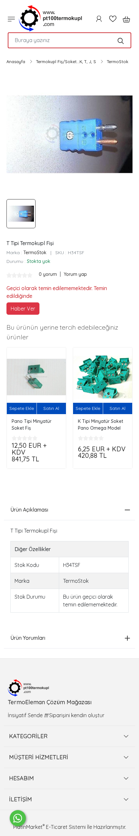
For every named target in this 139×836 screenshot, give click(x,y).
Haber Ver (23, 308)
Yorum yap (75, 274)
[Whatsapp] (18, 818)
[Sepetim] (124, 19)
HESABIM (21, 778)
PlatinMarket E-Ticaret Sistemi (49, 827)
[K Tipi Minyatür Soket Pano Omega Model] (102, 377)
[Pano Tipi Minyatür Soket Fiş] (36, 377)
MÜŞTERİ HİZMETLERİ (38, 757)
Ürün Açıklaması (29, 509)
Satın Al (51, 408)
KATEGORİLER (28, 736)
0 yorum (48, 274)
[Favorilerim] (112, 18)
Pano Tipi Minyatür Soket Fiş (31, 424)
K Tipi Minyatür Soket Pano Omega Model (100, 424)
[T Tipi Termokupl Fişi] (69, 134)
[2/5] (11, 275)
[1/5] (9, 275)
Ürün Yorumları (27, 638)
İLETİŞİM (20, 799)
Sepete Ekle (21, 408)
